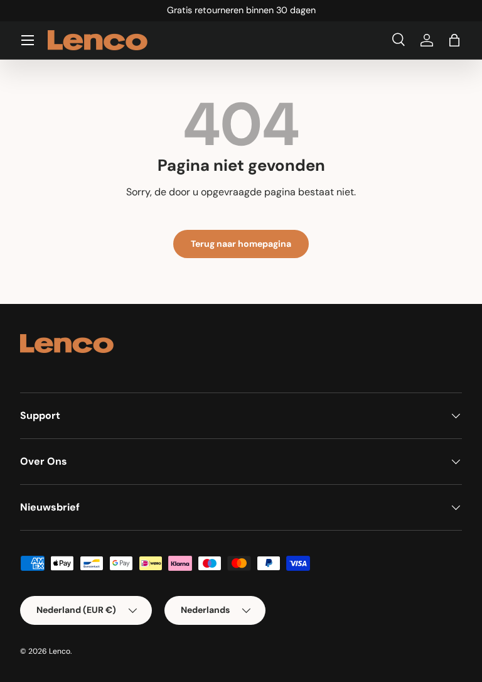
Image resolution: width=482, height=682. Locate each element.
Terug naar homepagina (241, 243)
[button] (454, 40)
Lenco (59, 651)
